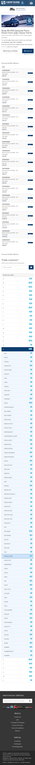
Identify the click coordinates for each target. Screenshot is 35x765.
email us (4, 47)
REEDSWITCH (18, 424)
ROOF (18, 618)
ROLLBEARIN (18, 610)
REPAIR (18, 486)
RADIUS (18, 374)
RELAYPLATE (18, 465)
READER (18, 395)
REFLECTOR (18, 428)
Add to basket (30, 73)
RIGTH (18, 573)
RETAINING (18, 535)
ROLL (18, 606)
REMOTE (18, 473)
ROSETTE (18, 626)
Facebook (17, 741)
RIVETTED (18, 589)
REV (18, 552)
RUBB (18, 643)
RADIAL (18, 361)
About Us (17, 713)
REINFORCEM (18, 448)
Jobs (17, 720)
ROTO (18, 631)
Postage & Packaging (17, 722)
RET (18, 527)
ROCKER (18, 593)
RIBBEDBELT (18, 564)
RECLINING (18, 411)
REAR (18, 403)
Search (29, 51)
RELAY (18, 461)
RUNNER (18, 655)
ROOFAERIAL (18, 622)
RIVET (18, 585)
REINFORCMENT (18, 457)
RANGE (18, 386)
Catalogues (17, 744)
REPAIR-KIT (18, 490)
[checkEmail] (31, 267)
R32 (18, 353)
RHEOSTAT (18, 560)
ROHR (18, 602)
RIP (18, 581)
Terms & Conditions (17, 728)
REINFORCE (18, 444)
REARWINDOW (18, 407)
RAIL (18, 378)
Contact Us (17, 717)
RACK (18, 357)
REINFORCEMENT (18, 453)
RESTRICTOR (18, 519)
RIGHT (18, 568)
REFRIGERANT (18, 432)
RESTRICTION (18, 515)
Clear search (29, 54)
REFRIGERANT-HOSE (18, 436)
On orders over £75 (21, 9)
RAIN (18, 382)
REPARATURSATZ (18, 494)
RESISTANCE (18, 502)
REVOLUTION (18, 556)
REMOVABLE (18, 477)
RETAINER (18, 531)
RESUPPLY (18, 523)
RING (18, 577)
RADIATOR (18, 366)
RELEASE (18, 469)
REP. (18, 482)
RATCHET (18, 390)
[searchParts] (29, 701)
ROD (18, 597)
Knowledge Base (17, 746)
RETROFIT (18, 544)
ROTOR (18, 635)
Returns (17, 731)
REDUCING (18, 419)
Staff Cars (17, 737)
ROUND (18, 639)
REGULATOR (18, 440)
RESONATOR (18, 511)
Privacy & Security (17, 725)
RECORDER (18, 415)
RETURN (18, 548)
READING (18, 399)
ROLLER (18, 614)
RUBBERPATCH (18, 651)
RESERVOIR (18, 498)
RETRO (18, 539)
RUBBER (18, 647)
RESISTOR (18, 506)
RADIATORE (18, 370)
